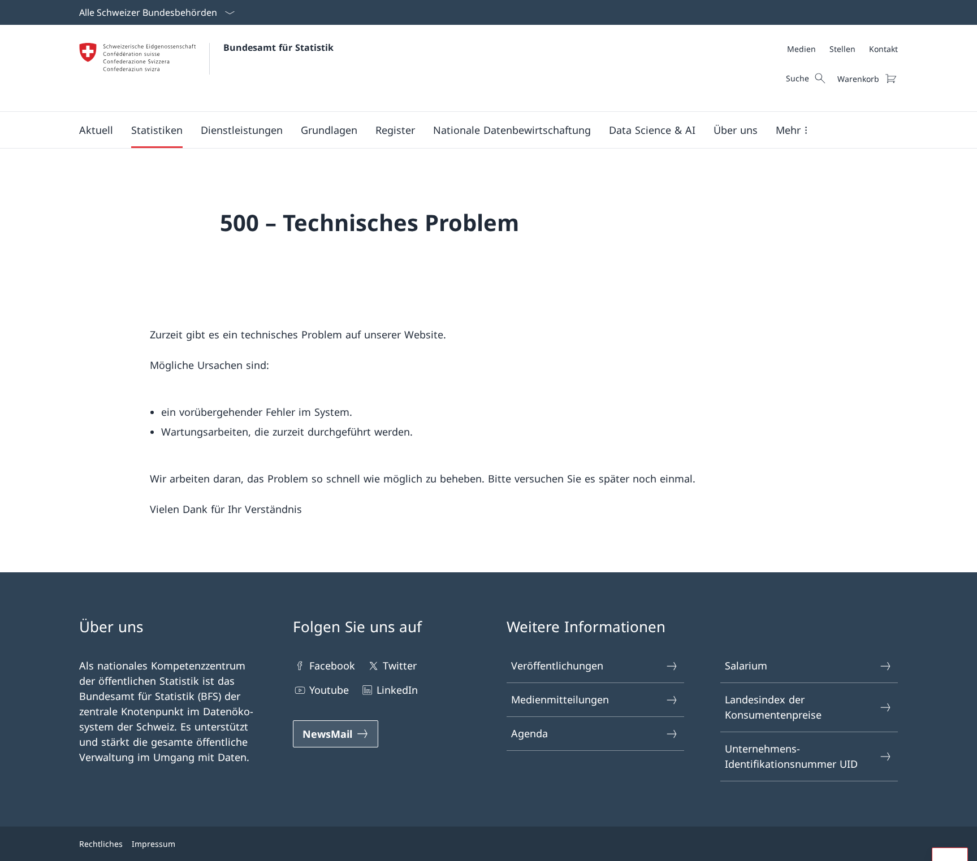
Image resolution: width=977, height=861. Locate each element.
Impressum (153, 843)
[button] (96, 130)
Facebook (332, 665)
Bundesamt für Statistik (278, 47)
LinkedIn (397, 690)
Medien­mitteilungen (560, 699)
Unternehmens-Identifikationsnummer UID (791, 756)
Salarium (746, 665)
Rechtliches (101, 843)
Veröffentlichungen (557, 665)
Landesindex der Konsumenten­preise (773, 707)
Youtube (329, 690)
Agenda (529, 733)
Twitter (400, 665)
